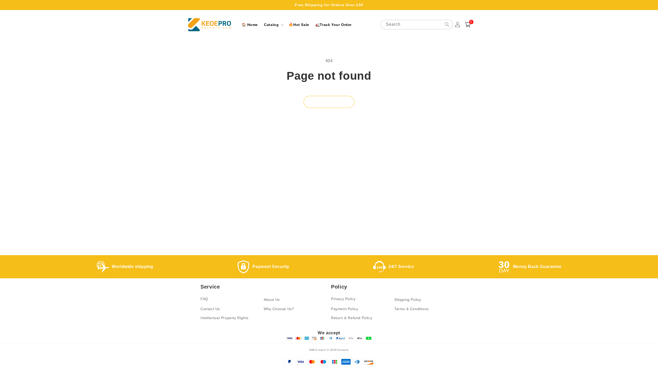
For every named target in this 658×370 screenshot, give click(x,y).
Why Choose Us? (279, 309)
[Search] (447, 24)
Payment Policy (344, 309)
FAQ (204, 299)
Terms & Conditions (411, 309)
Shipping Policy (407, 300)
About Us (272, 300)
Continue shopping (329, 102)
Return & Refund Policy (351, 318)
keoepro (343, 349)
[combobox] (417, 24)
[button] (273, 24)
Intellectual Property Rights (224, 318)
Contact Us (210, 309)
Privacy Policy (343, 299)
